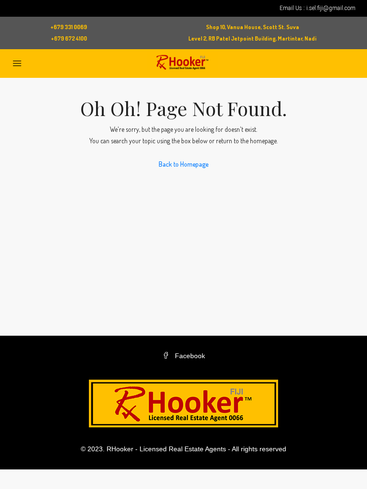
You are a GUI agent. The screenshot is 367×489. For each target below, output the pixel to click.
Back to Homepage (183, 164)
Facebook (189, 356)
